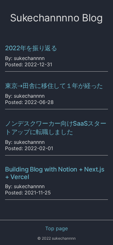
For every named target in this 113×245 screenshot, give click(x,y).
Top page (56, 228)
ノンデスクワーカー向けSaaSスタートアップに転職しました (55, 128)
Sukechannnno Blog (56, 18)
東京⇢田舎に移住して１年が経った (54, 86)
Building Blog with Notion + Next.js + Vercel (55, 173)
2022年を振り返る (31, 48)
